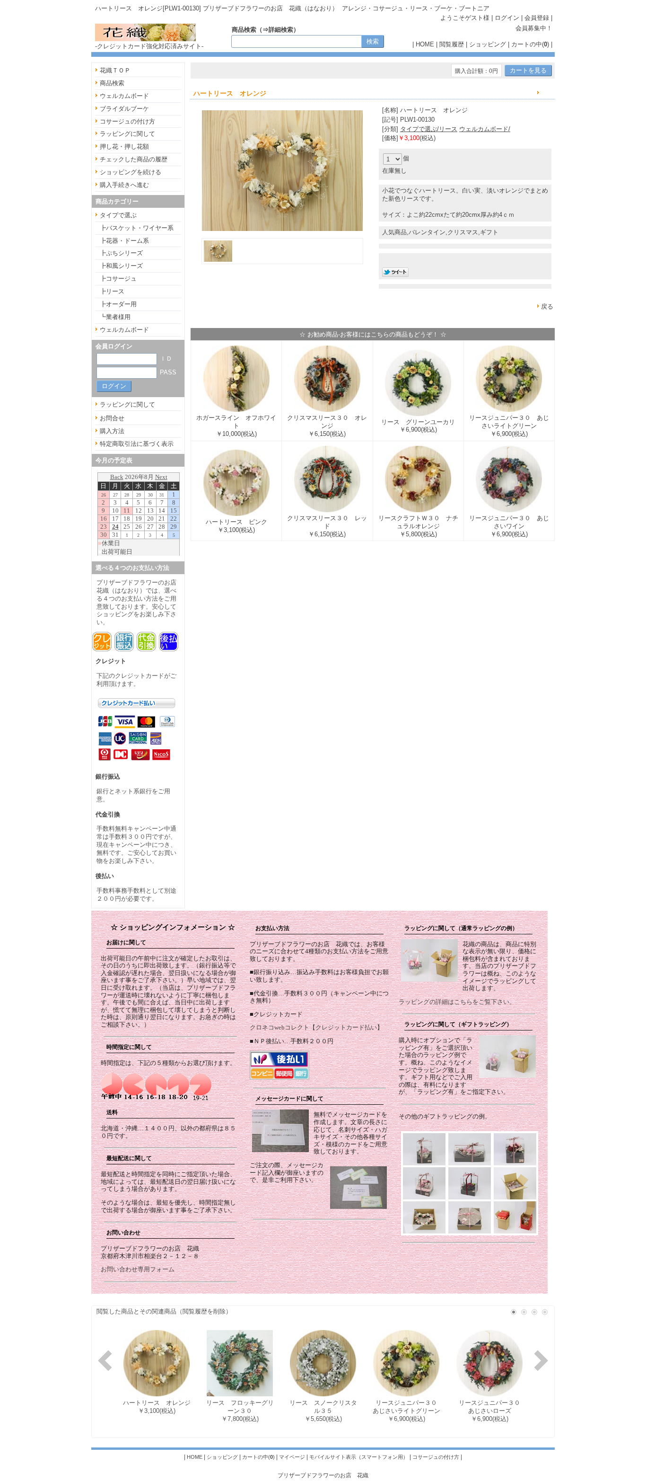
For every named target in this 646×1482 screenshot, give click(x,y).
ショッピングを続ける (130, 172)
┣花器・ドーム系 (124, 240)
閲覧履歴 (451, 44)
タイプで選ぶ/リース (428, 129)
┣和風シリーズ (121, 265)
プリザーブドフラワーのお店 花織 (323, 1475)
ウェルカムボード (124, 95)
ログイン (507, 17)
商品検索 (112, 83)
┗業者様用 (115, 316)
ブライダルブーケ (124, 108)
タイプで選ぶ (118, 215)
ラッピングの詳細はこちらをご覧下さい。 (457, 1001)
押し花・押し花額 (124, 146)
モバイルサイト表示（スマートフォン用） (358, 1457)
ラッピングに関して (127, 133)
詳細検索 (281, 29)
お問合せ (112, 418)
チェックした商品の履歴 (133, 159)
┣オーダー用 (118, 304)
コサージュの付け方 (127, 121)
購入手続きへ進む (124, 184)
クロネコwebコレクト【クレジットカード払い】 (316, 1027)
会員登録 (536, 17)
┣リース (112, 291)
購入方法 (112, 431)
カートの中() (530, 44)
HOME (425, 44)
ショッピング (487, 44)
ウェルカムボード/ (484, 129)
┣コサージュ (118, 278)
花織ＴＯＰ (115, 70)
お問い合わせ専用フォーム (138, 1269)
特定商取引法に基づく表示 (137, 443)
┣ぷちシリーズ (121, 253)
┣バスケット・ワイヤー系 (137, 227)
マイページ (292, 1457)
